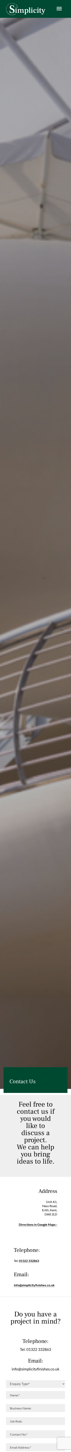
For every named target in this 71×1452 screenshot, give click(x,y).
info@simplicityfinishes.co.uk (34, 1285)
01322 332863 (29, 1261)
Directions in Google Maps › (38, 1224)
